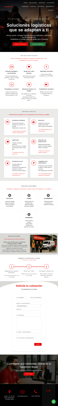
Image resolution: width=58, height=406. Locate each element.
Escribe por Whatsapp (37, 44)
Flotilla (33, 6)
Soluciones (33, 2)
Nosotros (25, 6)
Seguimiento (50, 6)
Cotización (50, 2)
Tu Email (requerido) (23, 332)
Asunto (19, 309)
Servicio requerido (23, 303)
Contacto (41, 6)
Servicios (42, 2)
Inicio (25, 2)
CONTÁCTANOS (28, 373)
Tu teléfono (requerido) (25, 337)
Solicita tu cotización (20, 44)
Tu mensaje (20, 315)
